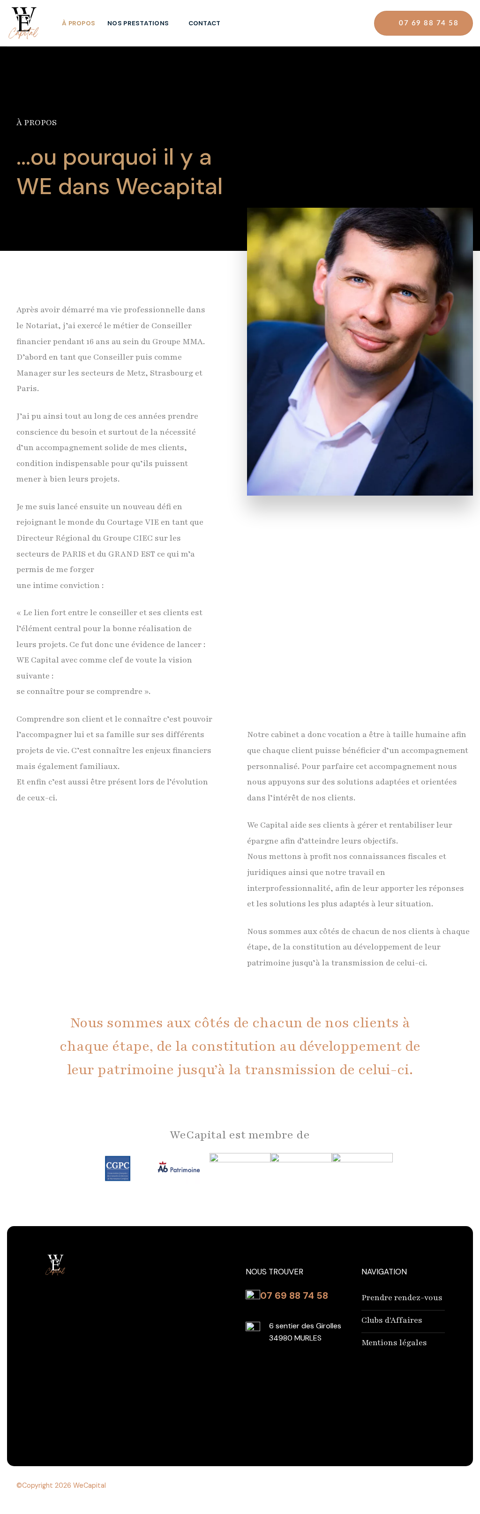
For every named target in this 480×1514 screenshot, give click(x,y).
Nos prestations (138, 23)
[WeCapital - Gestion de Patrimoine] (27, 23)
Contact (204, 23)
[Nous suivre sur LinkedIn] (354, 23)
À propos (78, 23)
